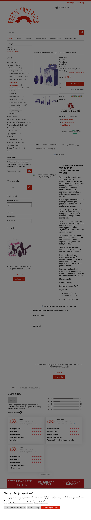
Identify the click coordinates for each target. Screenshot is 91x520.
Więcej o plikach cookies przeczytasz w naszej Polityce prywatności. (26, 503)
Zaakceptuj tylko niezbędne (15, 508)
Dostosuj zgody (33, 508)
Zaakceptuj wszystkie (50, 508)
